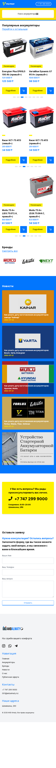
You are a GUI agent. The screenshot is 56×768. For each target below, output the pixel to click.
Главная (5, 658)
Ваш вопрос (7, 579)
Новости (7, 286)
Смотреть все (10, 251)
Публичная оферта (10, 677)
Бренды (5, 666)
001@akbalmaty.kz (10, 693)
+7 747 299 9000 (43, 4)
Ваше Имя (6, 555)
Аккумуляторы (8, 662)
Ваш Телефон (8, 567)
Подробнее (11, 90)
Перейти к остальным (14, 29)
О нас (4, 673)
